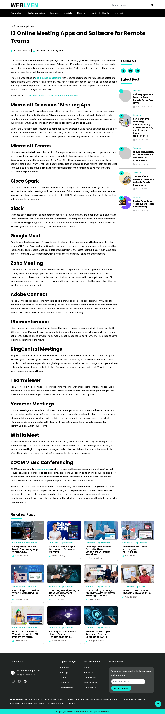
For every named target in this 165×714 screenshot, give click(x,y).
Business (54, 12)
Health (93, 12)
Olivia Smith (131, 555)
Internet (119, 12)
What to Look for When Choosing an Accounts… (136, 591)
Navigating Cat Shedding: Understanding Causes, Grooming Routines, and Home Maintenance (143, 127)
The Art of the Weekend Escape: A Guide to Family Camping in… (143, 180)
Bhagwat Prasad (97, 640)
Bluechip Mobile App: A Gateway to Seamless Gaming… (62, 549)
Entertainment (67, 687)
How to (105, 12)
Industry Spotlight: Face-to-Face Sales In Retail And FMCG (143, 98)
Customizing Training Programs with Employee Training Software (101, 593)
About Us (88, 672)
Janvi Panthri (23, 50)
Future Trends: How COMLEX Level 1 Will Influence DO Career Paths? (143, 156)
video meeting (43, 468)
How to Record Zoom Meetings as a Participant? (134, 549)
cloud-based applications (48, 77)
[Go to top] (158, 704)
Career (63, 677)
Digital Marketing (36, 12)
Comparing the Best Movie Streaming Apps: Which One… (26, 549)
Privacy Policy (91, 682)
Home (87, 667)
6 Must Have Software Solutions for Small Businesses (52, 95)
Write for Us (90, 687)
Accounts (64, 667)
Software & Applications (24, 26)
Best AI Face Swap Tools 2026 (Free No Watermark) (143, 204)
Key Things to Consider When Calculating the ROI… (26, 593)
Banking (64, 672)
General (81, 12)
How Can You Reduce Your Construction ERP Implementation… (25, 634)
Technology (17, 12)
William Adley (21, 555)
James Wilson (95, 558)
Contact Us (90, 677)
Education (65, 682)
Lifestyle (68, 12)
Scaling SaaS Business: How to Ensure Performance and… (62, 634)
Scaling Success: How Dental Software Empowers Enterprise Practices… (98, 550)
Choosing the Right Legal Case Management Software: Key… (64, 593)
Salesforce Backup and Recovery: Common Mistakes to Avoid (99, 634)
